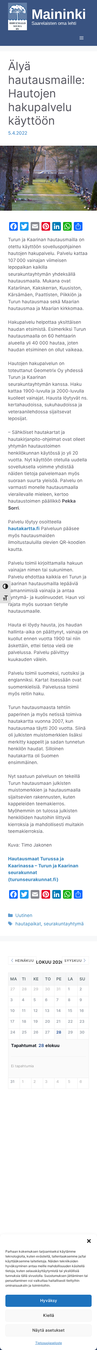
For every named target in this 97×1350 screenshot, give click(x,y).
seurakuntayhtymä (64, 923)
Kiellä (48, 1315)
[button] (89, 1241)
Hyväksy (48, 1300)
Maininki (59, 14)
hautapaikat (28, 923)
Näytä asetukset (48, 1330)
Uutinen (23, 915)
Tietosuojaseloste (48, 1343)
